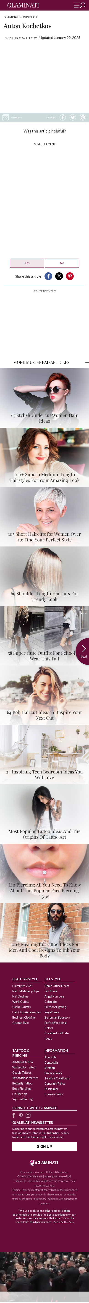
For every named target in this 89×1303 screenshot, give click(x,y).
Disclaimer (51, 1089)
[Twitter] (73, 117)
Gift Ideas (50, 991)
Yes (27, 263)
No (62, 263)
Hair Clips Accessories (26, 1012)
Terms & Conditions (57, 1078)
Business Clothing (23, 1017)
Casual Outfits (21, 1007)
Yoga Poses (51, 1012)
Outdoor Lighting (55, 1007)
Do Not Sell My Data (64, 1222)
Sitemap (49, 1068)
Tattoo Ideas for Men (25, 1078)
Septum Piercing (22, 1099)
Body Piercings (21, 1088)
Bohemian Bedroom (57, 1017)
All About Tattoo (22, 1062)
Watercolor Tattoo (23, 1067)
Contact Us (51, 1062)
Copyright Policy (54, 1083)
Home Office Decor (56, 986)
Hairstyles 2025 (22, 986)
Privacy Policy (53, 1073)
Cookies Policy (53, 1094)
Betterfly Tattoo (22, 1083)
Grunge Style (20, 1023)
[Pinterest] (83, 117)
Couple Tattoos (21, 1072)
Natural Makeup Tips (25, 991)
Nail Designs (20, 996)
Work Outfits (20, 1001)
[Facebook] (63, 117)
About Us (50, 1057)
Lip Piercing (19, 1094)
